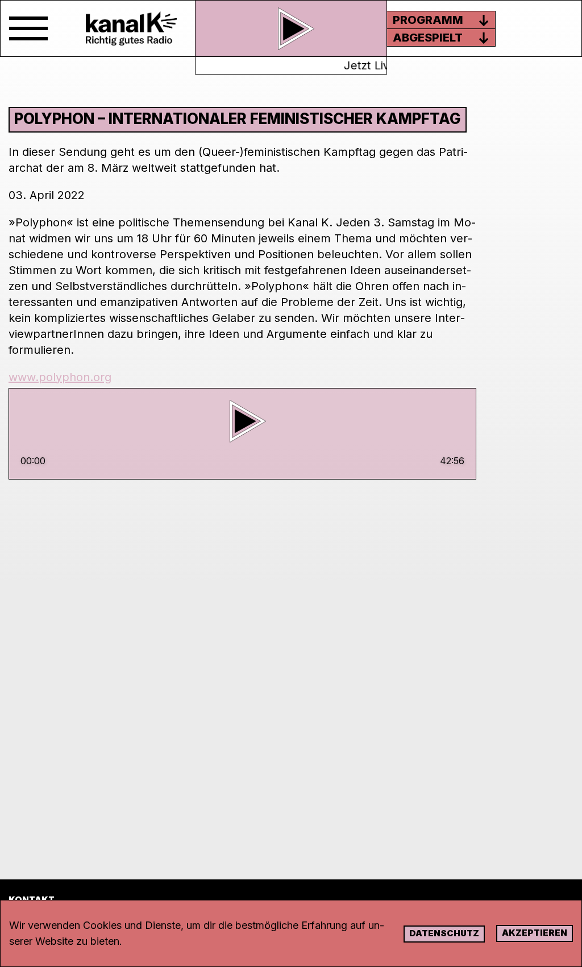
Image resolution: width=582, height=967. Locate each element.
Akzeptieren (534, 932)
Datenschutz (444, 933)
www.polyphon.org (60, 377)
